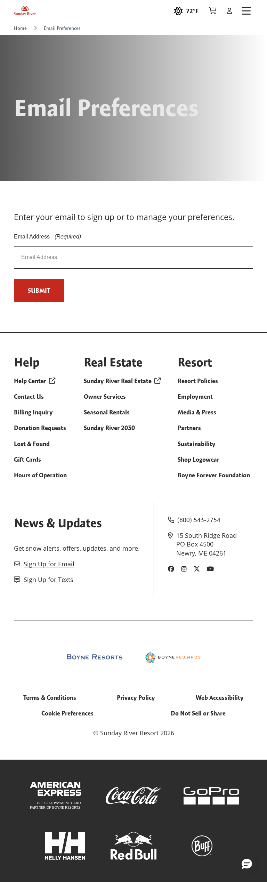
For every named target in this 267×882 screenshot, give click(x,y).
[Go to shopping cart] (212, 11)
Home (20, 28)
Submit (39, 290)
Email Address (47, 237)
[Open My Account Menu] (229, 11)
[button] (247, 863)
